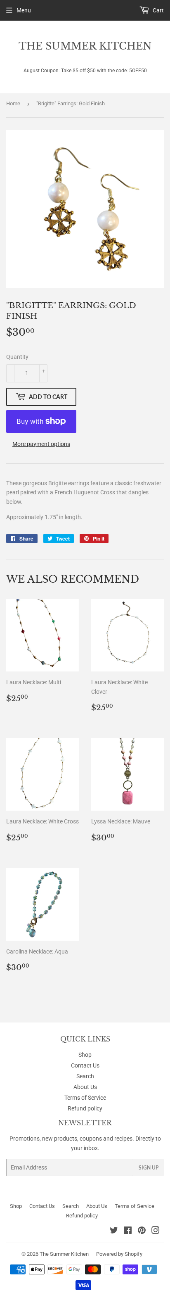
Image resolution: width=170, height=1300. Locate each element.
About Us (85, 1087)
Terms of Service (85, 1097)
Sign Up (148, 1168)
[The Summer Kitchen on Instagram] (155, 1231)
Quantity (17, 356)
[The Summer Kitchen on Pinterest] (141, 1231)
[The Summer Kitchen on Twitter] (114, 1231)
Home (13, 103)
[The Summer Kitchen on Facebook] (127, 1231)
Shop (85, 1054)
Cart (157, 10)
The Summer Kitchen (85, 46)
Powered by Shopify (119, 1254)
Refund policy (85, 1108)
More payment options (41, 444)
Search (85, 1076)
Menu (24, 10)
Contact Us (85, 1065)
